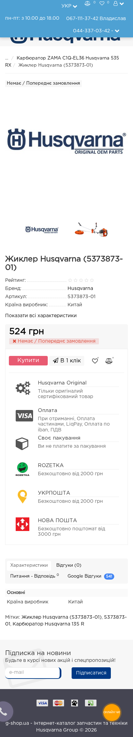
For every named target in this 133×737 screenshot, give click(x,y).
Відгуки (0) (69, 565)
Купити (28, 360)
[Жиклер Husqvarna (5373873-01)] (42, 230)
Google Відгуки (90, 576)
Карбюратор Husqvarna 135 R (48, 624)
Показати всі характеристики (41, 316)
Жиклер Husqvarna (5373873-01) (61, 617)
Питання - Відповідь (34, 575)
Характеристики (29, 565)
